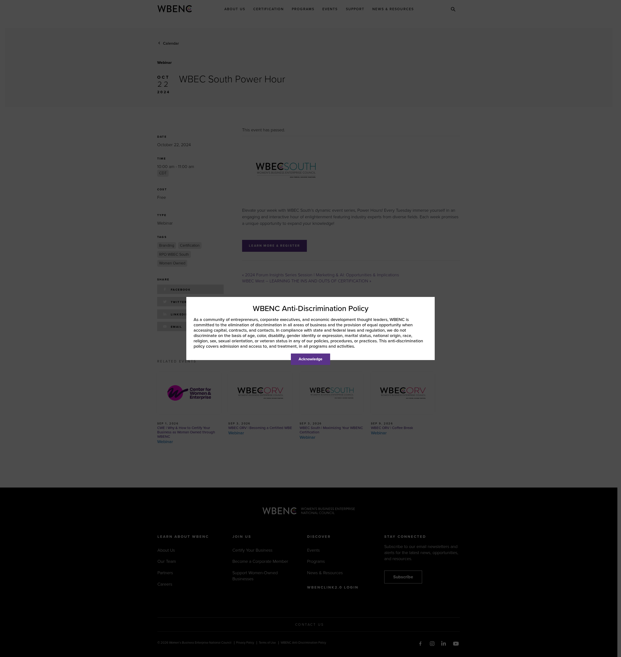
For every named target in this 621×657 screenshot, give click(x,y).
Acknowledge (310, 359)
